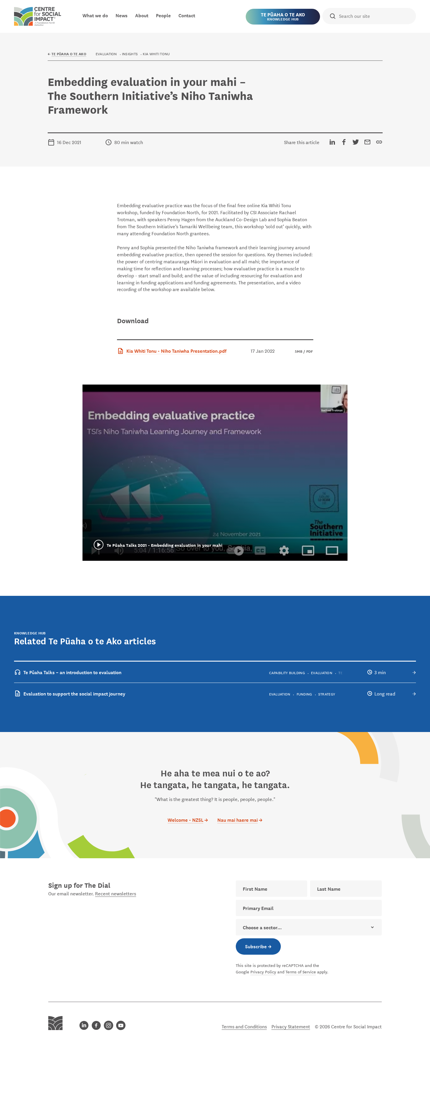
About (141, 15)
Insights (130, 53)
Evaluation (106, 53)
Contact (186, 15)
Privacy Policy (263, 971)
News (122, 15)
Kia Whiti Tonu (156, 53)
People (163, 15)
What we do (95, 15)
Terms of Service (300, 971)
